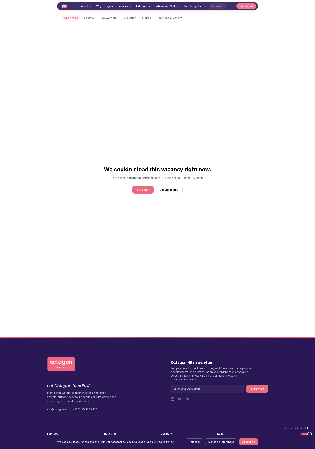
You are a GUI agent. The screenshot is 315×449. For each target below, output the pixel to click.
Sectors (89, 17)
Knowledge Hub (193, 6)
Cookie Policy (165, 441)
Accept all (248, 441)
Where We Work (166, 6)
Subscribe (257, 388)
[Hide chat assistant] (309, 434)
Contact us (246, 6)
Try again (143, 189)
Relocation (129, 17)
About (84, 6)
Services (123, 6)
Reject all (194, 441)
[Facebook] (180, 399)
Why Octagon (104, 6)
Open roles (71, 17)
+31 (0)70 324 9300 (85, 409)
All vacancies (169, 189)
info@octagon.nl (56, 409)
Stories (146, 17)
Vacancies (217, 6)
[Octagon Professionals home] (64, 6)
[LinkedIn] (172, 399)
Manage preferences (221, 441)
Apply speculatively (169, 17)
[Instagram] (187, 399)
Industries (142, 6)
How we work (108, 17)
